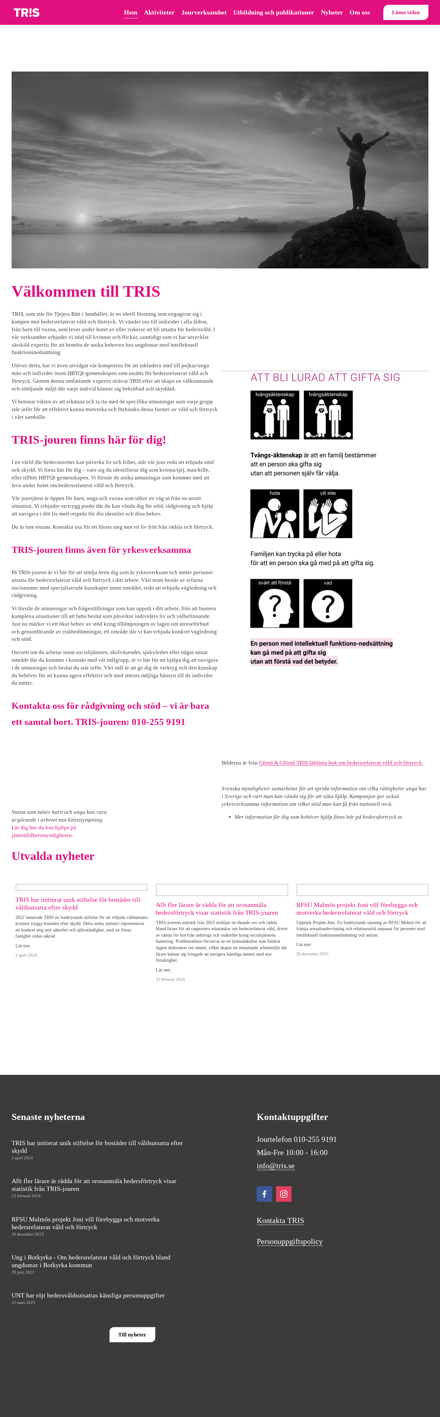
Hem (131, 12)
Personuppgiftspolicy (290, 1242)
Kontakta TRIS (280, 1221)
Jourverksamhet (204, 12)
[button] (62, 774)
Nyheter (332, 12)
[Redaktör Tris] (264, 1194)
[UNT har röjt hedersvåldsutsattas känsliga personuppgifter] (68, 1288)
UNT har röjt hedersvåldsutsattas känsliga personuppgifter (88, 1295)
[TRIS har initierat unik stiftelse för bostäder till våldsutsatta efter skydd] (81, 887)
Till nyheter (132, 1335)
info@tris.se (276, 1166)
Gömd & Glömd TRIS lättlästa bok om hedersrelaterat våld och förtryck (340, 763)
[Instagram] (284, 1194)
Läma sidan (406, 12)
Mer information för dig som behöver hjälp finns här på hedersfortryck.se (318, 817)
